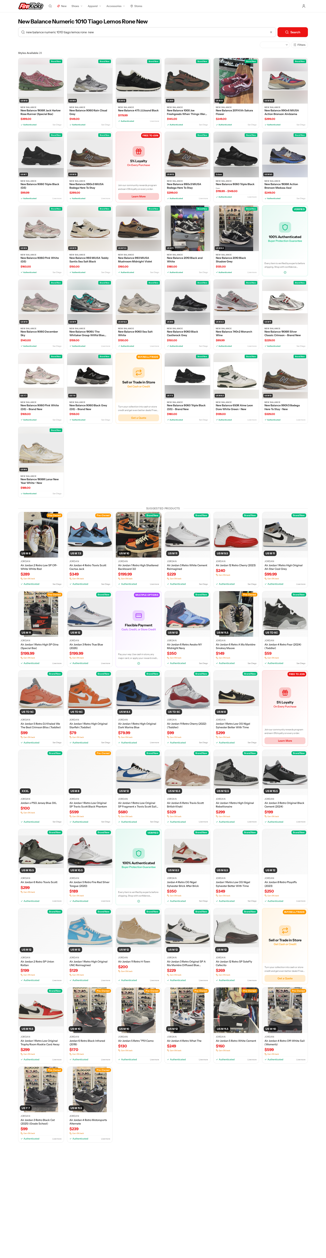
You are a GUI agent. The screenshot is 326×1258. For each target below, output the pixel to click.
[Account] (304, 6)
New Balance (28, 107)
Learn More (139, 196)
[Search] (50, 6)
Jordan (25, 561)
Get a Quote (138, 418)
